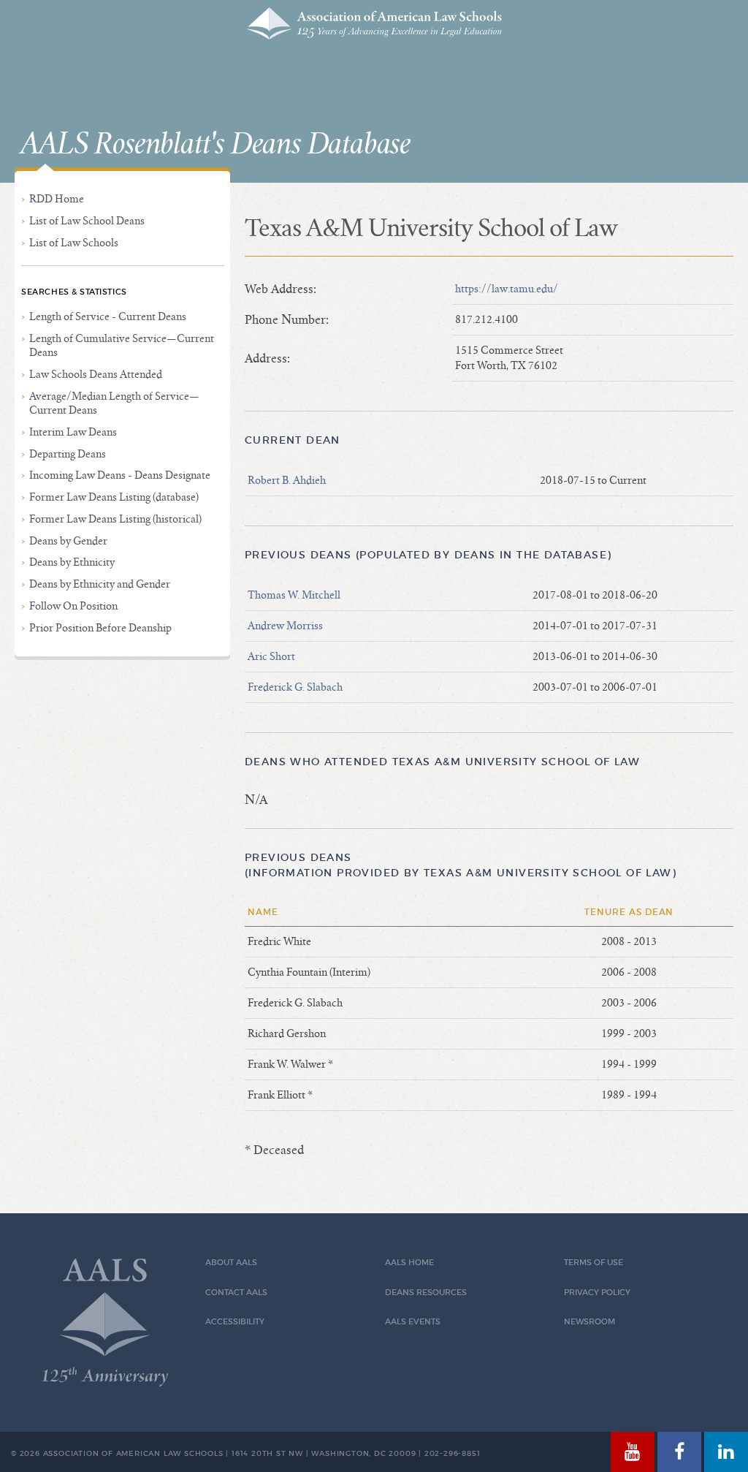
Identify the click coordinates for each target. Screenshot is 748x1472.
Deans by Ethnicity (72, 562)
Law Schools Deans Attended (95, 374)
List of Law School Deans (87, 220)
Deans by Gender (68, 540)
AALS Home (409, 1262)
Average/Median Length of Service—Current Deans (114, 403)
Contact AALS (236, 1292)
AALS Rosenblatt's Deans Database (215, 144)
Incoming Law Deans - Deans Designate (119, 475)
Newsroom (589, 1322)
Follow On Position (73, 605)
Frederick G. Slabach (295, 687)
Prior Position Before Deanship (100, 627)
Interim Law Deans (73, 432)
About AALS (231, 1262)
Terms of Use (593, 1262)
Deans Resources (426, 1292)
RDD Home (56, 198)
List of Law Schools (73, 242)
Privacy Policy (597, 1292)
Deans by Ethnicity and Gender (99, 584)
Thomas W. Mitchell (294, 595)
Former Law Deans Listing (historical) (115, 519)
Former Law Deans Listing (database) (114, 497)
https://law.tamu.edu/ (506, 288)
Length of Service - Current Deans (107, 316)
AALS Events (412, 1322)
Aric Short (271, 656)
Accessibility (234, 1322)
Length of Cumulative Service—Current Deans (121, 345)
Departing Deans (67, 453)
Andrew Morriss (285, 625)
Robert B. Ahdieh (287, 480)
